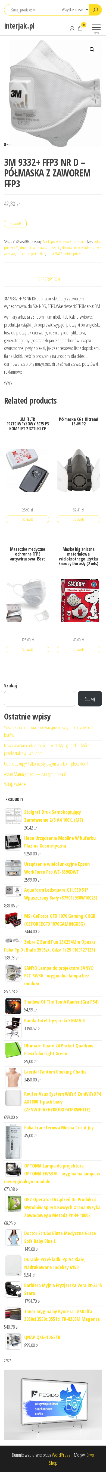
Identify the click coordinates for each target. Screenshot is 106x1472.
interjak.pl (19, 25)
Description (49, 279)
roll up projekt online (31, 253)
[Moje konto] (72, 28)
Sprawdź (15, 223)
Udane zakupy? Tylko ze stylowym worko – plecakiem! (46, 763)
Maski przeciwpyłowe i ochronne (64, 241)
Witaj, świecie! (15, 784)
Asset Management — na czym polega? (35, 774)
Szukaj (10, 685)
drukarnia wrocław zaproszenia (40, 247)
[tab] (53, 280)
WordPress (61, 1455)
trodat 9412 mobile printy (63, 253)
